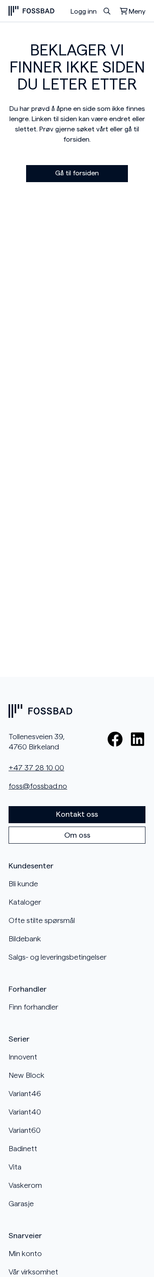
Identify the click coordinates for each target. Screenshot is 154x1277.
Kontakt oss (77, 814)
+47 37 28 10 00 (36, 768)
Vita (15, 1167)
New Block (26, 1075)
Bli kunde (23, 884)
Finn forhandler (33, 1007)
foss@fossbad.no (38, 786)
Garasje (21, 1203)
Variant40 (25, 1112)
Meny (137, 11)
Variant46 (25, 1093)
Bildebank (25, 939)
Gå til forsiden (77, 173)
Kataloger (25, 902)
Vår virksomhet (33, 1272)
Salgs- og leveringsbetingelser (58, 957)
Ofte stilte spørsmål (42, 920)
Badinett (23, 1148)
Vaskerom (25, 1185)
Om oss (77, 835)
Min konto (25, 1253)
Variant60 (25, 1130)
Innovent (23, 1057)
